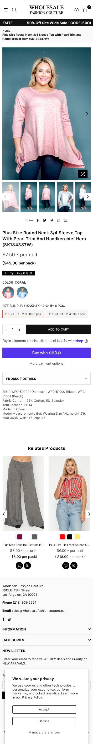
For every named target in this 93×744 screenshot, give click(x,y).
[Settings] (76, 9)
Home (6, 30)
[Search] (14, 9)
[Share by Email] (65, 220)
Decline (44, 721)
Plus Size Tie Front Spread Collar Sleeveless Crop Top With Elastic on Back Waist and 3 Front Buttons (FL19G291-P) (69, 545)
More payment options (46, 363)
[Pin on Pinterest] (52, 220)
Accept (44, 709)
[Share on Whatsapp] (59, 220)
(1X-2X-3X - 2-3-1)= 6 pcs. (23, 314)
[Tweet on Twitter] (45, 220)
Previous (6, 114)
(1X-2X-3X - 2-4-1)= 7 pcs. (67, 314)
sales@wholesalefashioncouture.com (39, 610)
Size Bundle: (33, 306)
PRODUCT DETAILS (21, 379)
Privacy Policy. (32, 697)
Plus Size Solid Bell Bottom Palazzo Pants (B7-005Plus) (23, 545)
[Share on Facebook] (38, 220)
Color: (14, 282)
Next (87, 114)
